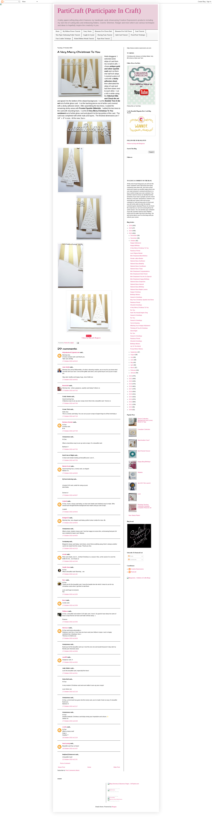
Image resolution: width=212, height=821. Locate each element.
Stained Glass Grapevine (137, 281)
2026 (130, 225)
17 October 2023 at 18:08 (70, 638)
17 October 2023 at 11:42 (70, 574)
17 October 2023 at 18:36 (70, 651)
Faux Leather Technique (63, 38)
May (132, 362)
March (133, 367)
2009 (130, 409)
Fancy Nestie (87, 31)
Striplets (140, 472)
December (134, 235)
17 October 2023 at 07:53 (70, 460)
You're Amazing (135, 323)
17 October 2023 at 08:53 (70, 523)
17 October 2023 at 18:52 (70, 662)
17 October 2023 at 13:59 (70, 605)
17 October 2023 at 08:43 (70, 512)
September (134, 352)
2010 (130, 407)
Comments (133, 559)
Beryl (64, 600)
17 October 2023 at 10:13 (70, 548)
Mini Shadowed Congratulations (140, 271)
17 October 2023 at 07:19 (70, 416)
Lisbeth (64, 501)
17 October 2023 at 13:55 (70, 594)
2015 (130, 394)
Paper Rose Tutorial (103, 38)
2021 (130, 378)
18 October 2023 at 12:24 (70, 737)
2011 (130, 404)
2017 (130, 389)
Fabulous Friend (135, 251)
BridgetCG (65, 518)
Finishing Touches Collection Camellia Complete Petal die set (144, 506)
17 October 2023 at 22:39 (70, 721)
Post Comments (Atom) (72, 770)
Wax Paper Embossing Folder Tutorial (68, 35)
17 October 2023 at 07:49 (70, 431)
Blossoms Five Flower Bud (103, 31)
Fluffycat (65, 611)
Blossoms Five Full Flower (123, 31)
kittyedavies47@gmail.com (71, 352)
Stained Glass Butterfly (137, 263)
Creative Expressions (137, 569)
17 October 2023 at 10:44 (70, 561)
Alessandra (117, 801)
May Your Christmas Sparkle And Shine (142, 300)
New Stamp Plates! (134, 515)
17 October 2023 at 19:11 (70, 673)
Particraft (133, 572)
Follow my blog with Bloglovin (91, 338)
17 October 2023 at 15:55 (70, 622)
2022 (130, 376)
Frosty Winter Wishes (136, 349)
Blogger (114, 807)
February (133, 370)
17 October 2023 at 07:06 (70, 403)
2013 (130, 399)
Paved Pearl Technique (138, 35)
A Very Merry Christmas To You (139, 248)
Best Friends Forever (144, 451)
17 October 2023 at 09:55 (70, 535)
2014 (130, 397)
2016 (130, 391)
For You (132, 310)
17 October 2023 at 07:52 (70, 449)
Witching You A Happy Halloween (140, 325)
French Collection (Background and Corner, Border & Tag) (145, 420)
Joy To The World (135, 346)
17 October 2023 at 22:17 (70, 706)
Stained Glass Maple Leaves (139, 289)
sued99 (64, 657)
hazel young (66, 743)
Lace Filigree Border (136, 253)
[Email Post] (77, 342)
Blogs (109, 801)
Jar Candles (110, 791)
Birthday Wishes (135, 294)
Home (57, 31)
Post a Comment (65, 763)
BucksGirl (65, 385)
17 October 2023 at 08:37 (70, 495)
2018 (130, 386)
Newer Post (61, 767)
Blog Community (116, 788)
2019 (130, 384)
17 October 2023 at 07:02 (70, 390)
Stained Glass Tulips (136, 269)
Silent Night (133, 331)
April (132, 365)
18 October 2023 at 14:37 (70, 748)
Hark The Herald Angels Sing (139, 312)
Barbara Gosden (67, 422)
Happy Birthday (135, 245)
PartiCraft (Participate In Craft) (99, 10)
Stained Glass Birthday (137, 287)
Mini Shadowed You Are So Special (140, 276)
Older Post (117, 767)
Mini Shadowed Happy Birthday (139, 279)
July (132, 357)
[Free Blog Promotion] (111, 797)
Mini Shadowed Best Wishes (138, 256)
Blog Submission (116, 791)
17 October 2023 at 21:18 (70, 691)
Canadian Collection (144, 429)
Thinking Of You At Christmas (139, 328)
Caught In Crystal (88, 35)
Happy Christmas (135, 292)
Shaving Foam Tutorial (104, 35)
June (132, 360)
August (133, 354)
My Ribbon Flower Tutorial (71, 31)
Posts (131, 556)
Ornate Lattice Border (136, 258)
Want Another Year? (144, 440)
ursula (64, 554)
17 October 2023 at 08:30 (70, 473)
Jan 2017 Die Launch (144, 483)
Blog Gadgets (112, 801)
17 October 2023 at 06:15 (70, 361)
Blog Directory (110, 788)
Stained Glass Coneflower (138, 266)
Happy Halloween (135, 243)
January (133, 373)
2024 (130, 231)
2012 (130, 402)
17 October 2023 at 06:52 (70, 379)
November (134, 238)
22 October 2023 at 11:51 (70, 759)
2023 (130, 233)
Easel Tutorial (139, 31)
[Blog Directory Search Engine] (115, 799)
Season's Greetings (136, 297)
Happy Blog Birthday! (144, 461)
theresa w (65, 628)
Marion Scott (66, 466)
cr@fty (64, 727)
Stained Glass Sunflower (137, 261)
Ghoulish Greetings (136, 305)
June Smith (65, 367)
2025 (130, 228)
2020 (130, 381)
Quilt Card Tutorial (121, 35)
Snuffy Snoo (66, 567)
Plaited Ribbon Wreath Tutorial (84, 38)
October (133, 240)
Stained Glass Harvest (137, 284)
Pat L (64, 580)
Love (139, 494)
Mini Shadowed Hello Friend (138, 274)
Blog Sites (116, 796)
